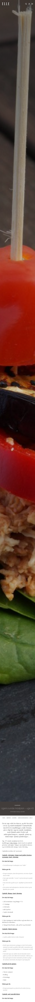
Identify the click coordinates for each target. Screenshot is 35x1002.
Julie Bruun (13, 843)
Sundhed (17, 805)
